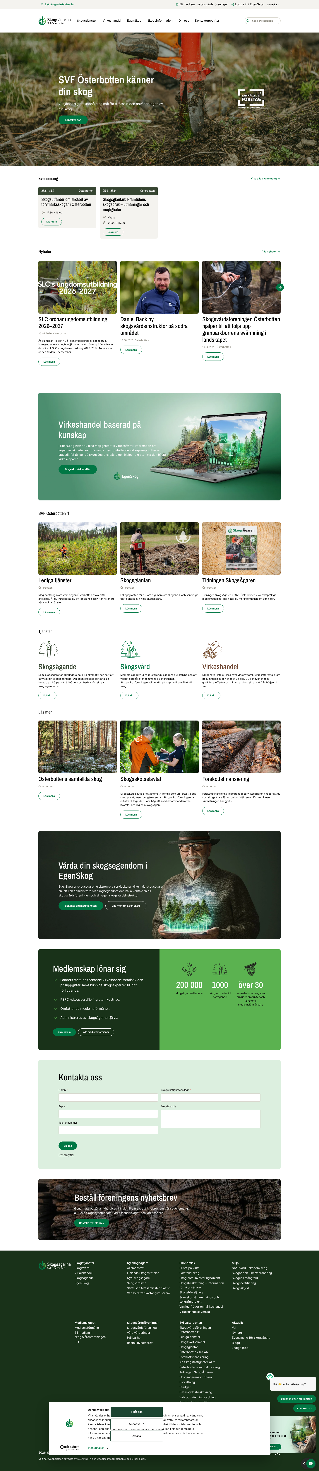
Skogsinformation (160, 20)
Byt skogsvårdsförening (60, 4)
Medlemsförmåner (87, 1327)
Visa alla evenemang (264, 178)
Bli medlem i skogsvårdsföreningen (203, 4)
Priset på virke (189, 1268)
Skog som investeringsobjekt (199, 1278)
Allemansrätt (136, 1268)
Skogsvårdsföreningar (142, 1327)
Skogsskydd (240, 1288)
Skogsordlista (136, 1283)
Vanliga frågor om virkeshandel (201, 1306)
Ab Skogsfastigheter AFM (197, 1362)
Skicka (68, 1145)
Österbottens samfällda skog (199, 1367)
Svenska (272, 4)
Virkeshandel (112, 20)
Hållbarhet (134, 1337)
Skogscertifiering (244, 1283)
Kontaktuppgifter (207, 20)
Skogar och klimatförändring (252, 1273)
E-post (63, 1106)
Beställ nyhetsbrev (140, 1343)
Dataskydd (66, 1155)
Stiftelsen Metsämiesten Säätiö (148, 1288)
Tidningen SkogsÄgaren (196, 1372)
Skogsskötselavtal (192, 1342)
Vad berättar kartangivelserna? (148, 1293)
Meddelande (168, 1106)
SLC (77, 1342)
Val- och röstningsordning (197, 1397)
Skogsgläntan (188, 1347)
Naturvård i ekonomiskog (249, 1268)
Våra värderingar (138, 1332)
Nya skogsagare (138, 1278)
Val (234, 1327)
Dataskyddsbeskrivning (195, 1392)
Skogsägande (84, 1278)
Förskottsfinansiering (194, 1357)
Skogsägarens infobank (195, 1377)
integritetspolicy (116, 1458)
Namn (63, 1089)
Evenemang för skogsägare (251, 1337)
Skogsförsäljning (191, 1292)
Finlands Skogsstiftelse (143, 1273)
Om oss (184, 20)
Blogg (236, 1343)
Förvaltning (187, 1382)
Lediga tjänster (189, 1337)
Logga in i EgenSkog (249, 4)
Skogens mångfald (245, 1278)
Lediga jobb (240, 1348)
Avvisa (136, 1436)
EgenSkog (134, 20)
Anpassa (134, 1423)
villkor (135, 1458)
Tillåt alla (136, 1411)
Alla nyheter (269, 251)
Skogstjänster (87, 20)
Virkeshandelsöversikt (194, 1312)
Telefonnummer (68, 1122)
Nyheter (237, 1332)
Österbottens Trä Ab (193, 1352)
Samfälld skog (189, 1273)
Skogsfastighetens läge (176, 1089)
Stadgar (185, 1387)
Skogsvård (82, 1268)
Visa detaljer (96, 1447)
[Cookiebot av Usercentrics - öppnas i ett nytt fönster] (69, 1448)
